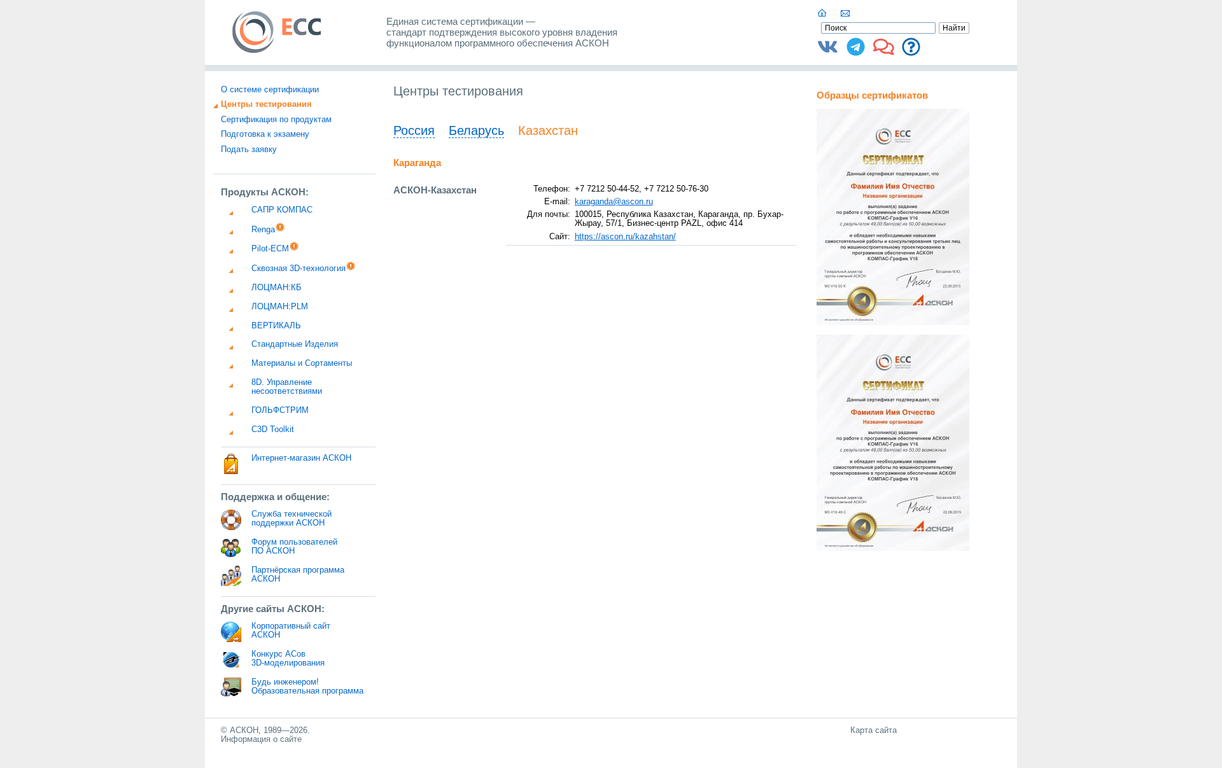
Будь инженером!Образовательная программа (307, 686)
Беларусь (476, 130)
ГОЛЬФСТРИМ (280, 410)
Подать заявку (249, 149)
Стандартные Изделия (294, 344)
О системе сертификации (270, 89)
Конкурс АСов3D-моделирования (288, 658)
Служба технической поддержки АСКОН (291, 518)
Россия (414, 130)
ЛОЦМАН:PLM (279, 306)
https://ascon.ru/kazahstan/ (625, 236)
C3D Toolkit (272, 429)
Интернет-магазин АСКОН (301, 458)
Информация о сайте (261, 739)
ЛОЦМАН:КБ (276, 287)
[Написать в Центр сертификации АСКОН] (846, 13)
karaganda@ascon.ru (614, 201)
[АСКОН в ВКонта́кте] (827, 51)
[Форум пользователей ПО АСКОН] (883, 51)
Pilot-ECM (270, 248)
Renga (263, 229)
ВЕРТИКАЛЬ (276, 325)
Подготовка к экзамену (265, 134)
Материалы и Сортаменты (301, 363)
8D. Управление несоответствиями (286, 387)
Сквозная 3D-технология (298, 268)
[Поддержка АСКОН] (911, 51)
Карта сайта (873, 730)
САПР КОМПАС (282, 210)
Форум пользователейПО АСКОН (294, 546)
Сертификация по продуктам (276, 119)
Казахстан (548, 130)
